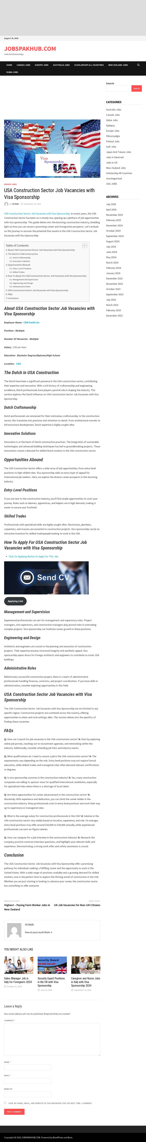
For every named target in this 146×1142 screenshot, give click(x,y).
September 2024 (114, 236)
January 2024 (113, 273)
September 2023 (114, 294)
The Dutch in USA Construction (23, 253)
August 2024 (112, 241)
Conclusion (13, 298)
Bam (70, 1137)
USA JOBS (111, 183)
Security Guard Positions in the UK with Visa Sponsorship (51, 982)
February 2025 (113, 220)
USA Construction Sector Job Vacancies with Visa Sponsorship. (37, 213)
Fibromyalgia (113, 136)
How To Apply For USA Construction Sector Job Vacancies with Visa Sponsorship (47, 275)
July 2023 (111, 299)
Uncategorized (114, 178)
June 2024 (111, 252)
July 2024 (111, 246)
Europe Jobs (41, 64)
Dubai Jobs (12, 72)
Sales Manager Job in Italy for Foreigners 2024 (18, 980)
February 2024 (113, 267)
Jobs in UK (111, 162)
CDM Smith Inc (31, 322)
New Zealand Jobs (118, 64)
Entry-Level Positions (22, 268)
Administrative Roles (22, 286)
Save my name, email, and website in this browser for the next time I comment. (50, 1103)
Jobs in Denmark (115, 157)
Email (7, 1075)
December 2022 (114, 315)
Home (9, 64)
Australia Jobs (61, 64)
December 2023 (114, 278)
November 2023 (114, 283)
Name (7, 1062)
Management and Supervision (25, 279)
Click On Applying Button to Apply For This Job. (34, 556)
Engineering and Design (23, 283)
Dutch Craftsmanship (22, 257)
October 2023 (113, 289)
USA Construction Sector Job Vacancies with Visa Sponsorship (38, 290)
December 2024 (114, 225)
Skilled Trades (19, 272)
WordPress (58, 1137)
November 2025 (114, 214)
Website (8, 1089)
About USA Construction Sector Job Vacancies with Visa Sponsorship (41, 249)
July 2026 (111, 204)
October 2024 (113, 230)
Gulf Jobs (111, 146)
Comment (9, 1020)
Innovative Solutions (21, 261)
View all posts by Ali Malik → (38, 932)
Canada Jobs (23, 64)
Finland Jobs (112, 141)
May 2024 (111, 257)
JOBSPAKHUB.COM (30, 48)
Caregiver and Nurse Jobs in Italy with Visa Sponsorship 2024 (85, 982)
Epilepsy (110, 125)
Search (110, 83)
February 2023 (113, 310)
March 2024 (112, 262)
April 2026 (111, 209)
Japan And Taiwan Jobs (118, 152)
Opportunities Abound (19, 264)
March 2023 (112, 305)
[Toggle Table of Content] (83, 245)
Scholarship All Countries (89, 64)
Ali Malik (15, 204)
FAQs (10, 294)
